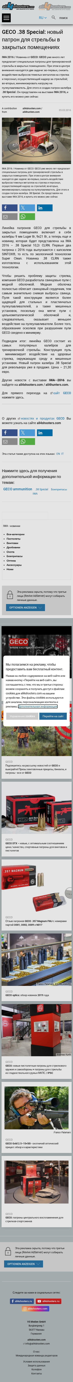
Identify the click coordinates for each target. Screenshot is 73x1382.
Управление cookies (22, 716)
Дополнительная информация (37, 706)
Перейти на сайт (53, 716)
